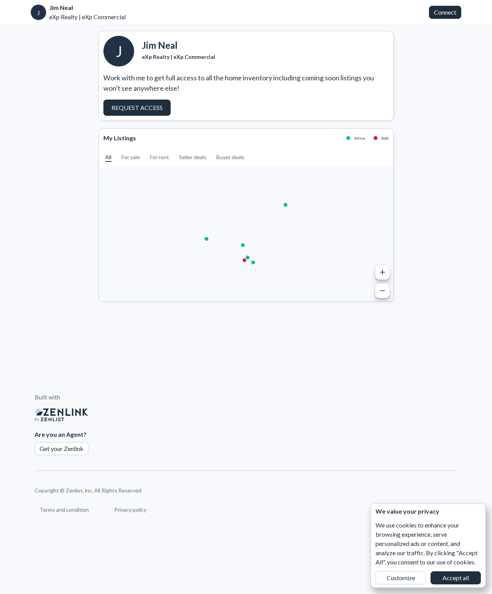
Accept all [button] (455, 577)
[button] (108, 157)
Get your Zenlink (61, 448)
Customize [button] (401, 577)
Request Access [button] (137, 107)
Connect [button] (445, 12)
